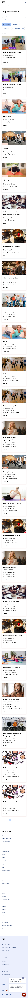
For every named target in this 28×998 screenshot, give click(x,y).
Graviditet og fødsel (6, 899)
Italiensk (4, 886)
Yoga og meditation (6, 838)
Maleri (3, 912)
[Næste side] (25, 820)
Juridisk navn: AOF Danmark (9, 947)
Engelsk (3, 854)
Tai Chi (3, 932)
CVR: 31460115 (5, 951)
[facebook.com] (4, 994)
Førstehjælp (4, 861)
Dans (3, 864)
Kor (2, 880)
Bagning (4, 896)
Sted (6, 19)
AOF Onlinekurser (6, 944)
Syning (3, 916)
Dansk (3, 848)
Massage (4, 903)
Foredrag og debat (6, 841)
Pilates (3, 857)
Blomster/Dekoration (7, 925)
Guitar (3, 890)
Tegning (4, 909)
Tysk (3, 867)
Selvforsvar (4, 874)
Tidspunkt (15, 24)
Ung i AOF (4, 958)
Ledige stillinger (6, 964)
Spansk (3, 835)
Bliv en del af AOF (6, 971)
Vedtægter (4, 961)
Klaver (3, 893)
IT (2, 844)
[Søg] (3, 16)
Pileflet (3, 928)
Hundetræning (5, 851)
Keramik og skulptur (6, 870)
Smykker (4, 906)
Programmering (5, 883)
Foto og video (5, 919)
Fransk (3, 877)
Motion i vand (5, 922)
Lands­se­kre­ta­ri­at (6, 974)
